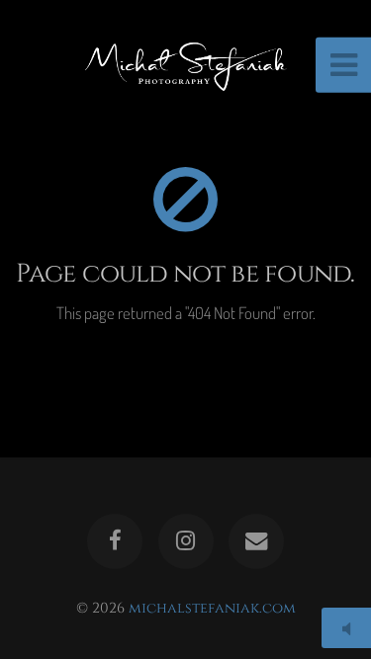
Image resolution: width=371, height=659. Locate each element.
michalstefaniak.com (212, 608)
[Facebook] (114, 541)
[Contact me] (256, 541)
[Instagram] (185, 541)
